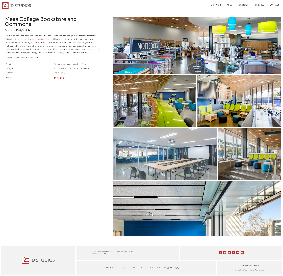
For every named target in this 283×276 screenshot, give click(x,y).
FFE (95, 68)
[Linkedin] (229, 252)
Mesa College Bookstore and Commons (33, 39)
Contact (274, 5)
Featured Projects (85, 68)
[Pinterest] (242, 252)
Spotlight (244, 5)
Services (259, 5)
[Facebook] (224, 252)
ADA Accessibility (162, 268)
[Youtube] (237, 252)
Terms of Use (138, 268)
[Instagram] (220, 252)
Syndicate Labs (182, 268)
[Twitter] (233, 252)
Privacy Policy (149, 268)
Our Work (216, 5)
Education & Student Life (65, 68)
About (230, 5)
